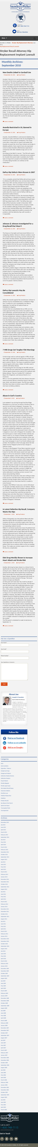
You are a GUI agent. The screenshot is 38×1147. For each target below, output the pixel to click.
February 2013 (4, 874)
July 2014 (3, 839)
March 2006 (4, 1080)
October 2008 (4, 1003)
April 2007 (3, 1048)
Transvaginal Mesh (5, 808)
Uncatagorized (4, 810)
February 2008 (4, 1023)
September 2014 (5, 837)
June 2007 (3, 1043)
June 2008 (3, 1013)
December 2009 (5, 968)
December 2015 (5, 822)
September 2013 (5, 857)
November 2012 (5, 882)
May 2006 (3, 1075)
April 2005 (3, 1107)
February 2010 (4, 963)
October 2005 (4, 1092)
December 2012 (5, 879)
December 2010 (5, 938)
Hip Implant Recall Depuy (7, 788)
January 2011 (4, 936)
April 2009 (3, 988)
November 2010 (5, 941)
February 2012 (4, 904)
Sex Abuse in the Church (7, 803)
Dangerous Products (6, 773)
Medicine (3, 798)
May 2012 (3, 896)
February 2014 (4, 849)
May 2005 (3, 1105)
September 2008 (5, 1005)
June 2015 (3, 827)
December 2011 (5, 909)
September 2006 (5, 1065)
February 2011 (4, 934)
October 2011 (4, 914)
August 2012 (4, 889)
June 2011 (3, 924)
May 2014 (3, 842)
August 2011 (4, 919)
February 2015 (4, 835)
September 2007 (5, 1035)
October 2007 (4, 1033)
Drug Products (21, 75)
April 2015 (3, 829)
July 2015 (3, 825)
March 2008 (4, 1020)
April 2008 (3, 1018)
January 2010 (4, 966)
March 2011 (4, 931)
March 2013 (4, 872)
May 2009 (3, 986)
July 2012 (3, 891)
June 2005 (3, 1102)
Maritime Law (4, 793)
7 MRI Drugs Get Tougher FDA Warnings (19, 350)
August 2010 (4, 948)
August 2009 (4, 978)
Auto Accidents (4, 766)
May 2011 (3, 926)
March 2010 (4, 961)
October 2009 (4, 973)
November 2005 (5, 1090)
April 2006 (3, 1077)
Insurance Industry (5, 790)
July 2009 (3, 981)
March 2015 (4, 832)
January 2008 (4, 1025)
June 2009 (3, 983)
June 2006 (3, 1072)
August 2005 (4, 1097)
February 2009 (4, 993)
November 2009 (5, 971)
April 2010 (3, 958)
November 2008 (5, 1000)
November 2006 (5, 1060)
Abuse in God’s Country (12, 396)
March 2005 (4, 1109)
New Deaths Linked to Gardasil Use (17, 73)
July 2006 (3, 1070)
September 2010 (5, 946)
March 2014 (4, 847)
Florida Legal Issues (5, 786)
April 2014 (3, 844)
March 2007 (4, 1050)
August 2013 (4, 859)
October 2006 (4, 1062)
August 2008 (4, 1008)
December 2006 (5, 1057)
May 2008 (3, 1015)
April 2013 (3, 869)
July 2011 (3, 921)
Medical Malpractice (6, 795)
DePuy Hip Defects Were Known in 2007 (19, 172)
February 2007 (4, 1052)
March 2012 (4, 901)
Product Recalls (4, 800)
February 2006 (4, 1082)
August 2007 (4, 1038)
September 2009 (5, 976)
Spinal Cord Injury (5, 805)
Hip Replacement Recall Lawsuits (9, 46)
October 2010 (4, 943)
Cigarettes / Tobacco (6, 768)
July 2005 (3, 1100)
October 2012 (4, 884)
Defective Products (5, 778)
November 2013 (5, 852)
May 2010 (3, 956)
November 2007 (5, 1030)
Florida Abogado (5, 783)
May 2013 (3, 867)
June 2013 (3, 864)
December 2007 (5, 1028)
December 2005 (5, 1087)
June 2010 (3, 953)
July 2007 (3, 1040)
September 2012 (5, 887)
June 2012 (3, 894)
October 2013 (4, 854)
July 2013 (3, 862)
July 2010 (3, 951)
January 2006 (4, 1085)
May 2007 (3, 1045)
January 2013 (4, 877)
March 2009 (4, 991)
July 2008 (3, 1010)
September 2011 (5, 916)
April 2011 (3, 929)
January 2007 (4, 1055)
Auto (2, 763)
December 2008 (5, 998)
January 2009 (4, 996)
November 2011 (5, 911)
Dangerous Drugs (5, 771)
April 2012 (3, 899)
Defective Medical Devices (7, 776)
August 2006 (4, 1067)
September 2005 (5, 1095)
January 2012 (4, 906)
